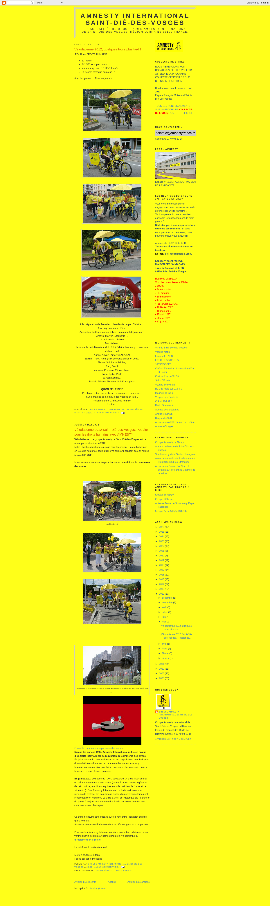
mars (165, 648)
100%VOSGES (163, 364)
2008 (162, 678)
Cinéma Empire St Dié (167, 376)
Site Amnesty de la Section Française (175, 454)
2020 (162, 555)
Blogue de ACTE (164, 418)
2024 (162, 536)
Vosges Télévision (165, 384)
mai (164, 621)
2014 (162, 584)
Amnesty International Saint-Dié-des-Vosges (135, 19)
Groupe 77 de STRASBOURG (171, 511)
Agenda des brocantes (167, 409)
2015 (162, 579)
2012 (162, 593)
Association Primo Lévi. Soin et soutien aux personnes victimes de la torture (175, 470)
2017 (162, 570)
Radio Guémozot (164, 405)
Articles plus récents (85, 882)
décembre (167, 597)
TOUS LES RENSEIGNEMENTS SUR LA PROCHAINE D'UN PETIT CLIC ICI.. (174, 109)
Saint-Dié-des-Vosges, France (114, 870)
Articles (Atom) (97, 888)
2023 (162, 541)
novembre (167, 602)
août (164, 607)
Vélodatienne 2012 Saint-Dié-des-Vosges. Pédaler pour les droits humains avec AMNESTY (111, 432)
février (165, 653)
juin (164, 616)
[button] (98, 748)
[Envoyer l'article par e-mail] (123, 413)
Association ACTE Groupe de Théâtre (175, 422)
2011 (162, 664)
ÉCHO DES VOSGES (167, 360)
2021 (162, 550)
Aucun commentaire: (106, 413)
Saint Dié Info (162, 380)
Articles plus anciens (138, 882)
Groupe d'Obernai (164, 499)
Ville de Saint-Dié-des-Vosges (171, 347)
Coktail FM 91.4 (163, 401)
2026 (162, 527)
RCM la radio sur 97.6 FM (169, 388)
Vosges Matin (162, 351)
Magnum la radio (164, 393)
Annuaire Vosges (164, 426)
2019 (162, 560)
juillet (165, 612)
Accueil (112, 882)
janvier (166, 658)
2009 (162, 673)
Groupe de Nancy (164, 495)
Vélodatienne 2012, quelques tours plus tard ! (107, 49)
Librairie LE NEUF (164, 356)
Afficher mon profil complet (173, 739)
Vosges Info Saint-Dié (166, 397)
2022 (162, 546)
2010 (162, 668)
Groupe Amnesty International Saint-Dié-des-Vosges (176, 715)
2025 (162, 531)
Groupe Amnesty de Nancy (169, 442)
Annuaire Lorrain (163, 413)
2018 (162, 565)
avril (164, 643)
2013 (162, 589)
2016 (162, 574)
